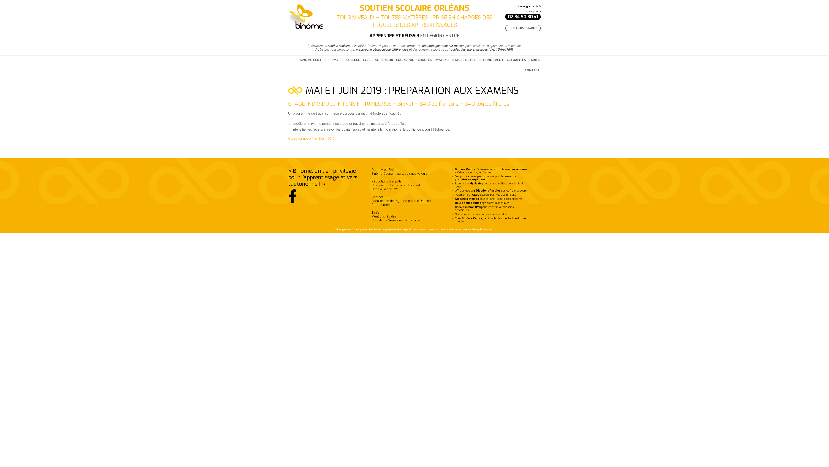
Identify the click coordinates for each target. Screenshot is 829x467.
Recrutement (381, 205)
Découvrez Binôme (385, 170)
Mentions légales (384, 216)
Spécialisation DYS (385, 189)
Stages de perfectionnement (478, 60)
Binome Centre (313, 60)
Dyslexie (442, 60)
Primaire (335, 60)
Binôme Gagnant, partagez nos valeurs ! (400, 174)
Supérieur (384, 60)
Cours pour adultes (414, 60)
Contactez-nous (464, 214)
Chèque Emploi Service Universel (396, 185)
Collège (353, 60)
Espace (523, 28)
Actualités (516, 60)
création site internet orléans (455, 229)
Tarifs (534, 60)
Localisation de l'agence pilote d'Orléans (401, 201)
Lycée (367, 60)
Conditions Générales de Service (396, 220)
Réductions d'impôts (387, 181)
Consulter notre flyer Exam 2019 (311, 139)
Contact (532, 70)
